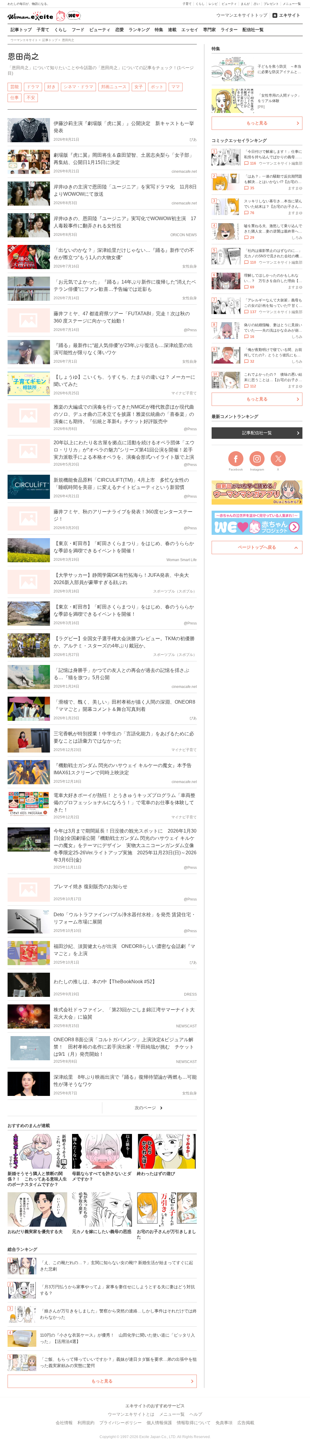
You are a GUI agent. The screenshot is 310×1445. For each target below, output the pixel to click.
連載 (172, 29)
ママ (175, 86)
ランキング (139, 29)
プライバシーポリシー (120, 1422)
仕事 (14, 97)
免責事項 (224, 1422)
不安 (31, 97)
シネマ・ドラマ (78, 86)
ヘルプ (196, 1414)
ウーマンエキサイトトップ (241, 15)
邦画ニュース (114, 86)
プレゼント (271, 3)
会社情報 (64, 1422)
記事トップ (21, 29)
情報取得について (194, 1422)
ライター (229, 29)
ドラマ (33, 86)
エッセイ (189, 29)
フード (78, 29)
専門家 (209, 29)
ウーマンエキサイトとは (131, 1414)
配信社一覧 (253, 29)
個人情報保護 (159, 1422)
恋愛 (119, 29)
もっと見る (102, 1381)
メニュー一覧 (292, 3)
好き (51, 86)
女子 (138, 86)
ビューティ (229, 3)
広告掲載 (245, 1422)
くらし (200, 3)
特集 (159, 29)
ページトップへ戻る (257, 547)
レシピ (213, 3)
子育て (187, 3)
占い (257, 3)
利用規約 (86, 1422)
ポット (157, 86)
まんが (245, 3)
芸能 (14, 86)
